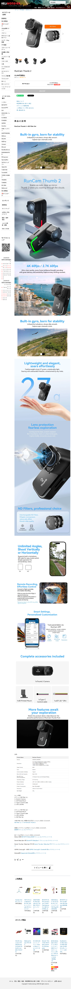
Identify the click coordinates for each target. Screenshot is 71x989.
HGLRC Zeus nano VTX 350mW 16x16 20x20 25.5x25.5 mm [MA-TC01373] (19, 946)
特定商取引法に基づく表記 (24, 103)
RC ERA (4, 185)
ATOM (7, 228)
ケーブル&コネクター (6, 67)
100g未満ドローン (5, 29)
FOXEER (4, 120)
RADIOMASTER (6, 153)
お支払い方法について (5, 213)
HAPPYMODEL (6, 133)
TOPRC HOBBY (6, 176)
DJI (2, 110)
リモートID (5, 61)
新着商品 (4, 18)
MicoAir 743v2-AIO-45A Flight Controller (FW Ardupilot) (45, 944)
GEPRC (4, 123)
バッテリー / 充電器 (6, 57)
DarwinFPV (5, 107)
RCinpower (5, 157)
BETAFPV (4, 105)
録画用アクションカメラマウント (23, 829)
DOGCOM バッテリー (6, 114)
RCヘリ (4, 81)
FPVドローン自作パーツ (6, 36)
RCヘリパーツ (5, 84)
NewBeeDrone (6, 149)
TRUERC (4, 180)
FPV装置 (22, 9)
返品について (20, 101)
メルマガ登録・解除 (5, 224)
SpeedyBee (5, 159)
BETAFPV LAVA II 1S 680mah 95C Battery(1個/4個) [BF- (63, 903)
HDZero (4, 136)
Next (62, 34)
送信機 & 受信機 (5, 53)
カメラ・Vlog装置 (5, 41)
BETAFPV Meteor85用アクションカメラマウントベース (37, 837)
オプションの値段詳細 (23, 105)
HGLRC (4, 138)
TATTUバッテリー (5, 163)
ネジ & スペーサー (5, 72)
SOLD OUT (42, 91)
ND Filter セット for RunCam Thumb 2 (25, 822)
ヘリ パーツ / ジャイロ (6, 87)
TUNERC (4, 182)
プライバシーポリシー (47, 981)
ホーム (16, 9)
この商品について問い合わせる (25, 108)
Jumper (4, 144)
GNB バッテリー (5, 129)
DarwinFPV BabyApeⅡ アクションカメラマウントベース (42, 840)
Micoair (4, 147)
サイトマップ (5, 208)
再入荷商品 (5, 21)
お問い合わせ (50, 7)
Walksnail (4, 188)
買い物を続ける (21, 110)
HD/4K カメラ (29, 9)
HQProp (4, 141)
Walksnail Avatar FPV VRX (27, 942)
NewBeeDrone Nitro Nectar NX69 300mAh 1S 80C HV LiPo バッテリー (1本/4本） (63, 946)
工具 (3, 64)
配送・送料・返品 (5, 218)
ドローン (4, 33)
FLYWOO (4, 117)
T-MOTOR (4, 169)
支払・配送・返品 (19, 981)
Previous (22, 34)
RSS (3, 228)
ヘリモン (4, 102)
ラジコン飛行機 (6, 76)
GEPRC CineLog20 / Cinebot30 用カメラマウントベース (44, 849)
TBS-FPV (4, 167)
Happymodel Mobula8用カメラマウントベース (33, 853)
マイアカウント (60, 7)
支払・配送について (39, 7)
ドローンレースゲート (6, 48)
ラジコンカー (5, 78)
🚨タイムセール (5, 24)
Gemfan (4, 126)
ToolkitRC (4, 172)
